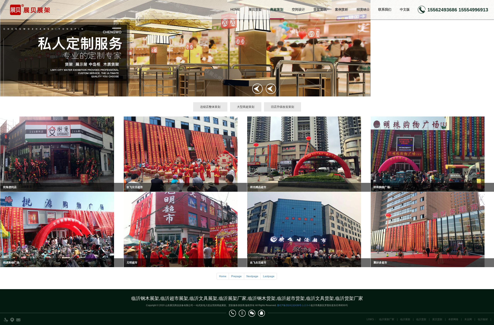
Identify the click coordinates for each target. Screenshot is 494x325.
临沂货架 (421, 319)
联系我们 (384, 9)
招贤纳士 (363, 9)
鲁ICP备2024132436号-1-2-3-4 (293, 305)
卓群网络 (453, 319)
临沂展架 (405, 319)
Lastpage (268, 276)
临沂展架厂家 (386, 319)
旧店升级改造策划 (282, 106)
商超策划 (276, 9)
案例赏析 (341, 9)
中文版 (405, 9)
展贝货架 (255, 9)
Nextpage (252, 276)
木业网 (468, 319)
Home (222, 276)
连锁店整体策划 (210, 106)
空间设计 (298, 9)
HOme (235, 9)
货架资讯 (320, 9)
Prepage (236, 276)
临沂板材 (483, 319)
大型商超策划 (245, 106)
